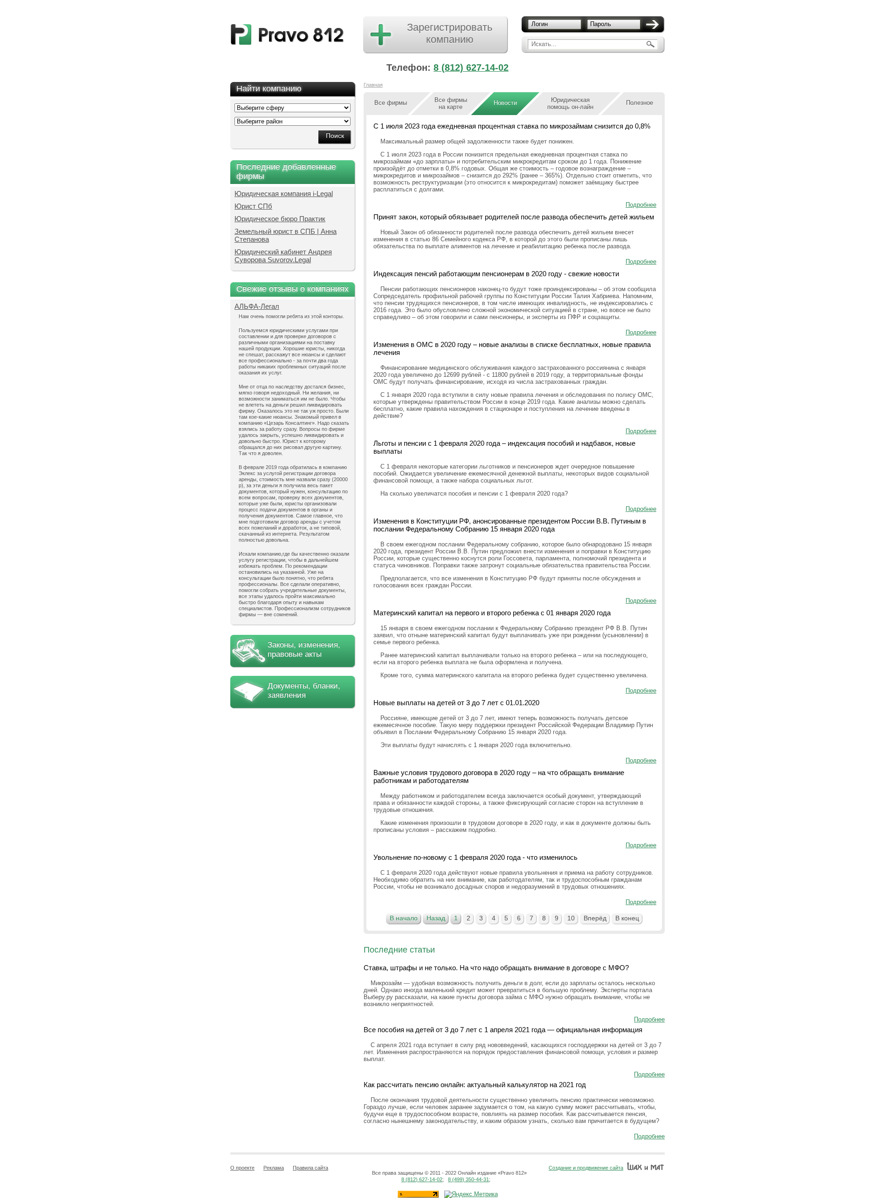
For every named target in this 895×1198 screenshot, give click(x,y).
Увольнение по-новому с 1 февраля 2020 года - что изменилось (475, 857)
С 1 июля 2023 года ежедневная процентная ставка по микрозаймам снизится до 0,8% (511, 126)
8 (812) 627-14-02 (471, 67)
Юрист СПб (253, 206)
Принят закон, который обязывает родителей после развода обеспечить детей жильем (513, 217)
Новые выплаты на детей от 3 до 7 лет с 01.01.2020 (456, 703)
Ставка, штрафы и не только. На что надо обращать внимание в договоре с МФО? (496, 968)
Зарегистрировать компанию (449, 33)
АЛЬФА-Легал (256, 306)
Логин (539, 23)
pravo (287, 34)
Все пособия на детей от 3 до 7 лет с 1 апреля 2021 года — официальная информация (503, 1030)
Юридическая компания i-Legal (283, 193)
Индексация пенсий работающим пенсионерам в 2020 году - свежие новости (496, 274)
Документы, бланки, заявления (304, 690)
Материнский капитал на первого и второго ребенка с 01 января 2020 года (492, 613)
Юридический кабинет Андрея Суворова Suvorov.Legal (283, 256)
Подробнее (641, 204)
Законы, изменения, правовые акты (304, 649)
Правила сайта (310, 1168)
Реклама (273, 1168)
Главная (373, 85)
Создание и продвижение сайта (586, 1168)
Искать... (544, 44)
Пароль (600, 23)
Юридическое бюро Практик (279, 219)
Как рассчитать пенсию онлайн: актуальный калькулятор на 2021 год (475, 1085)
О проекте (242, 1168)
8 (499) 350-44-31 (468, 1179)
